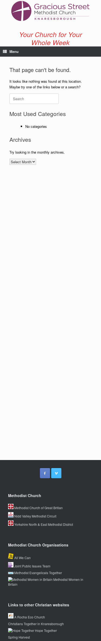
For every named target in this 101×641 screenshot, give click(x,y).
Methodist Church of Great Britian (38, 507)
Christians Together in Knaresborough (36, 623)
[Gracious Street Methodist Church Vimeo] (56, 473)
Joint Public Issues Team (31, 566)
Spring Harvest (19, 637)
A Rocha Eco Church (29, 617)
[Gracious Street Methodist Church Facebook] (45, 473)
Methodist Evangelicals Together (37, 572)
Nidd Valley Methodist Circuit (34, 516)
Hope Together (45, 630)
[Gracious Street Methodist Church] (50, 11)
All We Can (22, 557)
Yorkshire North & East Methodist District (43, 524)
